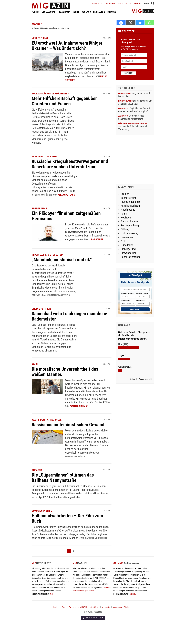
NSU (123, 241)
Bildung (125, 229)
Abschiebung (128, 209)
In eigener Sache (60, 607)
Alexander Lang (66, 194)
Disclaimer (128, 607)
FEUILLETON (99, 12)
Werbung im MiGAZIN (78, 607)
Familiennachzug (130, 205)
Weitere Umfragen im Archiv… (141, 379)
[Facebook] (121, 22)
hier (51, 594)
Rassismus (127, 237)
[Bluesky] (140, 22)
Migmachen (110, 3)
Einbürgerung (128, 249)
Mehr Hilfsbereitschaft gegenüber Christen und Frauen (64, 101)
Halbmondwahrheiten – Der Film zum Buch (67, 518)
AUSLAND (86, 12)
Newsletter (97, 3)
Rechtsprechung (130, 225)
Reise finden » (135, 309)
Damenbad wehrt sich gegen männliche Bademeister (69, 316)
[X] (130, 22)
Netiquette (106, 607)
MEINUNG (111, 12)
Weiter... (132, 594)
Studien (125, 193)
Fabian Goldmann (79, 406)
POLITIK (35, 12)
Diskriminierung (129, 233)
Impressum (117, 607)
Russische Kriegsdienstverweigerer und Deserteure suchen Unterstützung (70, 164)
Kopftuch (126, 217)
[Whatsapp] (149, 22)
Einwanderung (129, 253)
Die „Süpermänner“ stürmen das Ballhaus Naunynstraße (63, 477)
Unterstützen (124, 3)
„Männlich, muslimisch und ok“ (62, 259)
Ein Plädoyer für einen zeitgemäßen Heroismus (66, 215)
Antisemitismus (129, 221)
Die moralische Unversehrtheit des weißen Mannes (65, 371)
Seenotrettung (129, 197)
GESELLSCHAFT (49, 12)
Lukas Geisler (96, 239)
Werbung (137, 3)
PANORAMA (64, 12)
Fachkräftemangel (131, 256)
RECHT (76, 12)
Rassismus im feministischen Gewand (68, 424)
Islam (124, 213)
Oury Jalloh (127, 245)
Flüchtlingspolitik (130, 201)
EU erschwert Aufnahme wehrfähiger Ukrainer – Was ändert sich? (67, 45)
